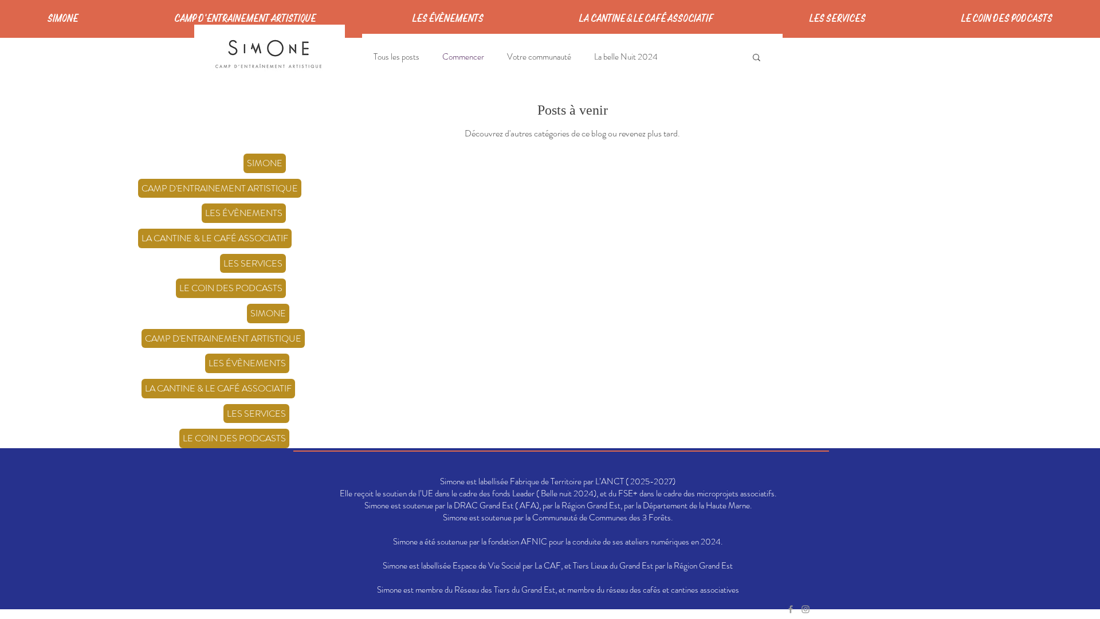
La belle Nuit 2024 (626, 57)
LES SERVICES (252, 263)
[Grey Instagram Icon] (805, 609)
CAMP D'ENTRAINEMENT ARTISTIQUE (220, 188)
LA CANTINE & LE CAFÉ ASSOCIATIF (215, 238)
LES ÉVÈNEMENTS (243, 213)
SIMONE (264, 163)
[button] (756, 58)
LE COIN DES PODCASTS (230, 288)
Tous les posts (396, 57)
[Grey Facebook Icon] (790, 609)
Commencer (463, 57)
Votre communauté (539, 57)
